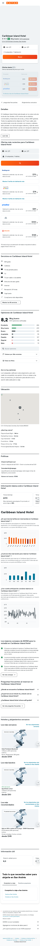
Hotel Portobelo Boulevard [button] (10, 749)
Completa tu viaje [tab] (9, 883)
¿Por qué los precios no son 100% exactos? (17, 929)
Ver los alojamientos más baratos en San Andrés (31, 763)
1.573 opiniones (24, 39)
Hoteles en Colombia (12, 940)
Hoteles (17, 938)
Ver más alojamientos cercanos (32, 725)
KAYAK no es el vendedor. (11, 922)
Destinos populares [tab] (24, 883)
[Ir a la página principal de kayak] (12, 3)
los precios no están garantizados (11, 916)
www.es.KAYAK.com (8, 938)
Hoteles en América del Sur (28, 938)
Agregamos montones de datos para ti (15, 925)
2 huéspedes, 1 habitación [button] (12, 52)
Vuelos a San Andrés (11, 894)
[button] (3, 3)
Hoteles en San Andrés (11, 897)
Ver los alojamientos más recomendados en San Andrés (31, 804)
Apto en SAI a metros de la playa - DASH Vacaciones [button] (18, 828)
